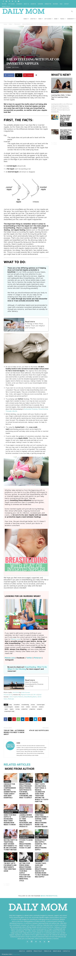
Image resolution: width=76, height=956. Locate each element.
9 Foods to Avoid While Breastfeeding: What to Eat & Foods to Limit (26, 844)
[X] (15, 1)
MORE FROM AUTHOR (19, 769)
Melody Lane (15, 639)
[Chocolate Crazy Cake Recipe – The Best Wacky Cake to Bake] (55, 131)
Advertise (29, 951)
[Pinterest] (9, 1)
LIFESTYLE (32, 18)
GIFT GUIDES (11, 4)
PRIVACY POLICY (6, 6)
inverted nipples (9, 706)
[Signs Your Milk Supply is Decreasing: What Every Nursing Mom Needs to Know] (10, 808)
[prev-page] (5, 884)
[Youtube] (18, 1)
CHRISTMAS (9, 860)
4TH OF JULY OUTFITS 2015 (39, 730)
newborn (41, 706)
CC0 (10, 694)
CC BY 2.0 (35, 694)
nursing (17, 709)
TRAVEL (62, 18)
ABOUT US (26, 4)
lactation (17, 706)
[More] (36, 75)
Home (5, 24)
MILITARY (4, 4)
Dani (9, 67)
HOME (55, 18)
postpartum (25, 709)
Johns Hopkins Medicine (16, 696)
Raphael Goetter (26, 694)
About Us (22, 951)
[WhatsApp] (18, 719)
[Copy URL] (44, 719)
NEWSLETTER (48, 4)
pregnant (39, 709)
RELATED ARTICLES (17, 764)
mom (22, 706)
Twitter (29, 658)
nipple (6, 709)
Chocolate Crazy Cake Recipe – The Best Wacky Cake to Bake (66, 132)
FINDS (40, 18)
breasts (33, 704)
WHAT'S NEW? (61, 74)
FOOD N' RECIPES (64, 124)
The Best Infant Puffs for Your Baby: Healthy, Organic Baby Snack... (65, 118)
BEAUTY (23, 812)
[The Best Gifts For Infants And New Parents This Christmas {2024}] (10, 857)
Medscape (11, 699)
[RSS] (12, 1)
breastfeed (17, 704)
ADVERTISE (33, 4)
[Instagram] (6, 1)
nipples (11, 709)
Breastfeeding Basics (30, 696)
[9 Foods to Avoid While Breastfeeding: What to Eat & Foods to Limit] (26, 834)
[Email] (31, 719)
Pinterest (38, 658)
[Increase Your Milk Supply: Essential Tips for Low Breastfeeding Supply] (42, 834)
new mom (34, 706)
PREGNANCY (17, 24)
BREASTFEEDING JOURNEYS (32, 55)
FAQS (61, 4)
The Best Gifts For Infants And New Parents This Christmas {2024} (10, 867)
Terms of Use (47, 951)
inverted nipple (41, 704)
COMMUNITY (70, 18)
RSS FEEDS (55, 4)
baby (10, 704)
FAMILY (25, 18)
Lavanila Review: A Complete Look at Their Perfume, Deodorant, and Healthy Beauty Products (26, 820)
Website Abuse (57, 951)
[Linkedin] (22, 719)
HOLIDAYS (39, 812)
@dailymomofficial (49, 896)
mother (28, 706)
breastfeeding (25, 704)
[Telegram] (35, 719)
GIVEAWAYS (19, 4)
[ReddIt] (27, 719)
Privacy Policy (38, 951)
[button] (72, 11)
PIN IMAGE (16, 692)
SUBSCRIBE (40, 4)
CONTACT (66, 4)
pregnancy (32, 709)
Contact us (66, 951)
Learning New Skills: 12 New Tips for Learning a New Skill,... (61, 97)
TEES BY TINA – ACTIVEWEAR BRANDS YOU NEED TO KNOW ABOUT (14, 732)
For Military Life (41, 836)
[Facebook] (3, 1)
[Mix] (40, 719)
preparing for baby (9, 711)
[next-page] (8, 884)
